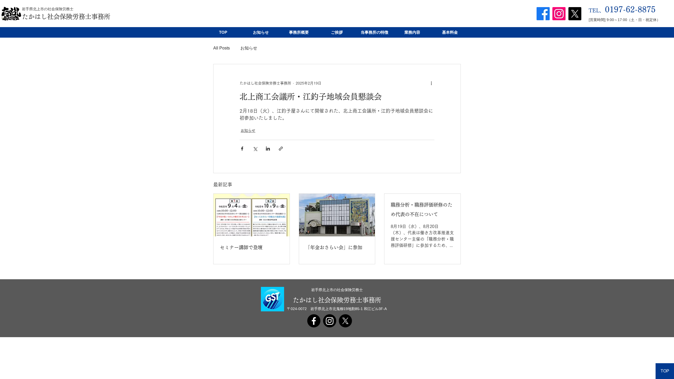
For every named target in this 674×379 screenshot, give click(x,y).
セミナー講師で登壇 (241, 247)
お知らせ (248, 48)
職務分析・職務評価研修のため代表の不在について (421, 209)
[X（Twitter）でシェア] (254, 148)
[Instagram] (559, 13)
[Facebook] (543, 13)
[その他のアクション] (431, 83)
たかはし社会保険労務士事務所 (66, 16)
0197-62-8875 (630, 9)
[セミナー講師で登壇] (252, 215)
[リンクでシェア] (280, 148)
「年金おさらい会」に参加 (333, 247)
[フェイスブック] (313, 320)
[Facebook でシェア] (242, 148)
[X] (574, 13)
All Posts (221, 48)
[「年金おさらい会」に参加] (337, 215)
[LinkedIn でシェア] (267, 148)
